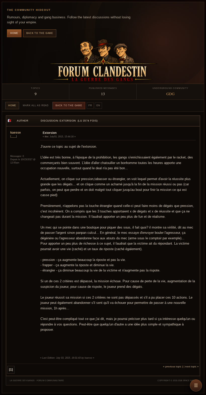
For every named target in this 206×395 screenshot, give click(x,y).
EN (98, 105)
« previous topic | (173, 366)
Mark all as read (36, 105)
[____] (13, 136)
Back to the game (39, 33)
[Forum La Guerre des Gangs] (103, 61)
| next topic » (191, 366)
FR (90, 105)
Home (14, 33)
